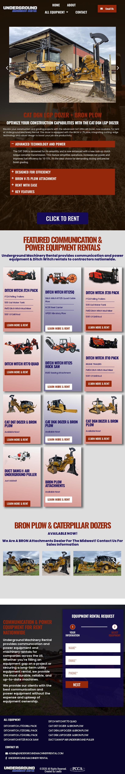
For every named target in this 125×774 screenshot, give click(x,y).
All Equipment (12, 720)
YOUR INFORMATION (73, 634)
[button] (7, 67)
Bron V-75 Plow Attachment (35, 178)
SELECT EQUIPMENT (114, 634)
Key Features (24, 191)
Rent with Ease (26, 185)
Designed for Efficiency (33, 172)
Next (76, 684)
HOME (56, 5)
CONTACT (81, 12)
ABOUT (71, 5)
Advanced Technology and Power (40, 144)
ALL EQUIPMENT (55, 12)
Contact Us (12, 747)
